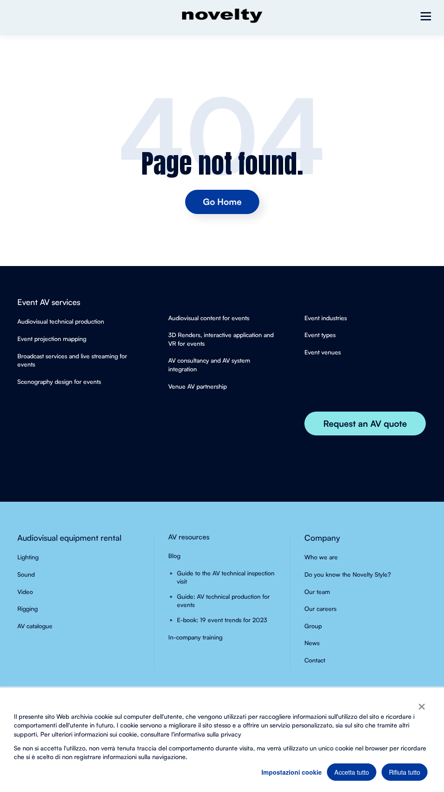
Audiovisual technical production (60, 321)
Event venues (322, 352)
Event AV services (48, 302)
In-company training (195, 637)
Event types (320, 334)
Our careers (320, 608)
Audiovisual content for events (208, 317)
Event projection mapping (51, 338)
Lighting (28, 557)
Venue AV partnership (197, 386)
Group (313, 626)
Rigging (27, 608)
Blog (174, 555)
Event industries (325, 317)
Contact (314, 660)
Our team (317, 591)
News (312, 642)
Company (322, 537)
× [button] (422, 704)
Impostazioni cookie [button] (291, 772)
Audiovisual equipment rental (69, 537)
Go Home (222, 201)
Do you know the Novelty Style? (347, 574)
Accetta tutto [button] (351, 771)
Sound (26, 574)
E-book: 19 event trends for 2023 (222, 619)
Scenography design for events (59, 381)
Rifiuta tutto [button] (404, 771)
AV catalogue (34, 626)
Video (25, 591)
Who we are (321, 557)
